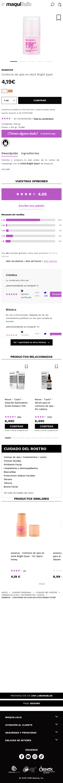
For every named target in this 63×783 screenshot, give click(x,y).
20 (23, 110)
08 (32, 110)
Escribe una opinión (31, 205)
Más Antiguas (33, 261)
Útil (46, 295)
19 (27, 110)
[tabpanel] (31, 35)
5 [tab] (49, 61)
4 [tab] (40, 61)
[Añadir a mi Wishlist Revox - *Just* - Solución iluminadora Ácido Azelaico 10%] (16, 366)
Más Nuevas (50, 261)
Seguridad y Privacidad (20, 732)
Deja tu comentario (44, 118)
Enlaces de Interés (18, 740)
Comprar (16, 426)
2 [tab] (22, 61)
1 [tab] (13, 61)
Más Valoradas (14, 261)
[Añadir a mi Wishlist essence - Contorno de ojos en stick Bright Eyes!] (59, 17)
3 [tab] (31, 61)
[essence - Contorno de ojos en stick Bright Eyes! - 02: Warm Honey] (10, 91)
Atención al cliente (18, 725)
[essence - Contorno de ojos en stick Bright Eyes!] (4, 91)
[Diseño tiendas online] (47, 769)
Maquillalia (13, 717)
